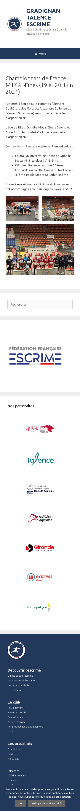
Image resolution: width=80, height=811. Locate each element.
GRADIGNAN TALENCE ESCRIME (43, 17)
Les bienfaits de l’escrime (21, 680)
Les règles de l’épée (18, 685)
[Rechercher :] (40, 304)
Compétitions (14, 749)
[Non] (75, 798)
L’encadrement (15, 717)
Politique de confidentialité (46, 803)
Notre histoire (15, 707)
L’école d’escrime (16, 722)
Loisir (10, 754)
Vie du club (13, 758)
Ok (20, 803)
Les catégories (15, 690)
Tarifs (10, 731)
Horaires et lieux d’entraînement (25, 726)
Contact (11, 780)
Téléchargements (16, 775)
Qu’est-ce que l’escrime (20, 675)
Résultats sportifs (16, 712)
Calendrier (13, 771)
